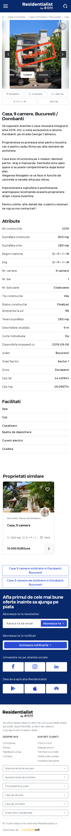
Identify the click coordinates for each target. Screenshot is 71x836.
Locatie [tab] (43, 74)
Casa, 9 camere (18, 525)
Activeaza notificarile (34, 645)
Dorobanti (13, 118)
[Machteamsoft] (30, 830)
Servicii (6, 747)
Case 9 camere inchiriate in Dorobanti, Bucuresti (35, 570)
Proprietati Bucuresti (17, 786)
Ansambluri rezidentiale (18, 812)
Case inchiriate (16, 16)
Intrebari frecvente (48, 760)
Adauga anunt (46, 747)
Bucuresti (45, 113)
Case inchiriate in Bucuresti (45, 16)
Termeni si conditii (48, 751)
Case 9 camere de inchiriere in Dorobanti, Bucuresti (35, 582)
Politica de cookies (48, 756)
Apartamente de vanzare (19, 768)
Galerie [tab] (27, 74)
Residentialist (18, 714)
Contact (7, 756)
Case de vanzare (14, 795)
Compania (9, 743)
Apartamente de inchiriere (20, 777)
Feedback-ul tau (12, 751)
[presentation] (8, 54)
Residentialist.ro (38, 6)
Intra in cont (45, 743)
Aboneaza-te (52, 623)
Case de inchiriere (15, 803)
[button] (33, 85)
